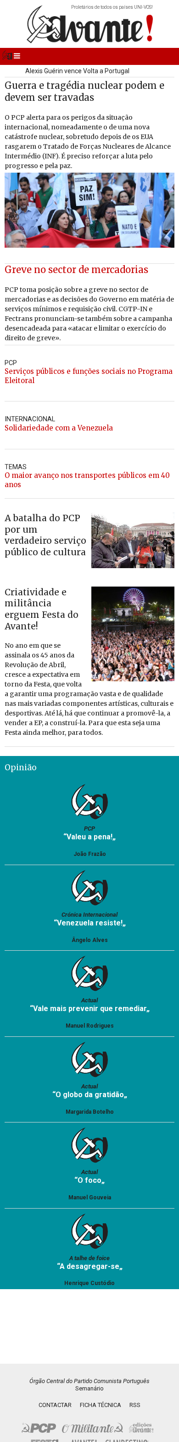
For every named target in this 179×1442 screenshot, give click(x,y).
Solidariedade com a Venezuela (59, 428)
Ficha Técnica (100, 1404)
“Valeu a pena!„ (89, 836)
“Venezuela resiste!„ (90, 923)
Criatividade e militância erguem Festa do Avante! (41, 609)
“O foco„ (89, 1180)
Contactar (55, 1404)
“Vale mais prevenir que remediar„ (90, 1008)
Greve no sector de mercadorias (76, 269)
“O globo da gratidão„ (89, 1094)
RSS (134, 1404)
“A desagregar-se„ (90, 1266)
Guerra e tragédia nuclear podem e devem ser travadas (84, 91)
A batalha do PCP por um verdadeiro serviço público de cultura (45, 535)
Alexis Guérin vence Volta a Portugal (77, 71)
